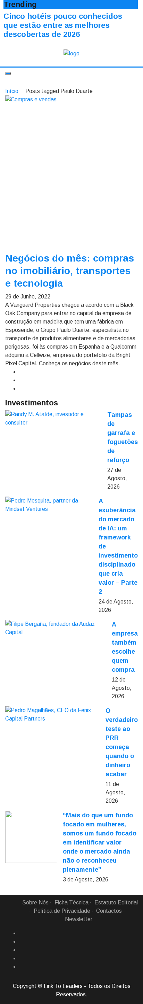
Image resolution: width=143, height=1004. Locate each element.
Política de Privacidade (62, 911)
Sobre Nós (35, 902)
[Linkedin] (22, 941)
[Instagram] (22, 958)
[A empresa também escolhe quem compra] (55, 628)
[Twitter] (22, 950)
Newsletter (78, 919)
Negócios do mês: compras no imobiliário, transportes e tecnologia (69, 271)
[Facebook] (22, 933)
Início (11, 91)
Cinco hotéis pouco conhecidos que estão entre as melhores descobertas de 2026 (62, 25)
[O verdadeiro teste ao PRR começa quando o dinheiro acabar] (52, 714)
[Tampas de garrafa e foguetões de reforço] (53, 418)
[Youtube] (22, 967)
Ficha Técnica (71, 902)
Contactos (109, 911)
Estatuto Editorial (116, 902)
